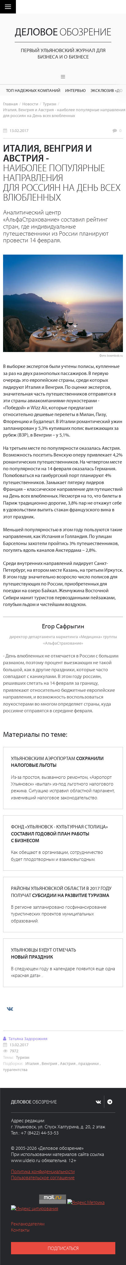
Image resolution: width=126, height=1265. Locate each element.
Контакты (20, 1230)
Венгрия (49, 1063)
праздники (88, 1063)
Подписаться (63, 1248)
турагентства (15, 1069)
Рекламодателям (27, 1224)
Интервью (75, 90)
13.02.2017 (18, 130)
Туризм (49, 104)
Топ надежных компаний (33, 90)
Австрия (68, 1063)
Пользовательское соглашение (43, 1177)
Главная (10, 104)
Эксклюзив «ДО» (107, 90)
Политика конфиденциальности (43, 1171)
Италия (32, 1063)
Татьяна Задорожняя (28, 1038)
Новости (30, 104)
